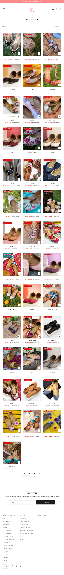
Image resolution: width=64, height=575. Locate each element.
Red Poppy (11, 403)
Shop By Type (7, 530)
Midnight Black (52, 340)
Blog (21, 539)
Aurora (32, 120)
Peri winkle (52, 435)
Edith (11, 435)
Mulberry (52, 277)
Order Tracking (24, 521)
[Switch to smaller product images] (6, 26)
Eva (32, 372)
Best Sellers (6, 524)
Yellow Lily (12, 372)
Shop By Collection (8, 539)
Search (5, 561)
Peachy (12, 246)
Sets (4, 518)
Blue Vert (32, 435)
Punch (32, 309)
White (52, 152)
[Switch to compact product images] (9, 26)
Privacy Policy (24, 524)
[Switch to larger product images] (3, 26)
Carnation (52, 89)
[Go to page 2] (39, 474)
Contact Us (23, 518)
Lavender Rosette (32, 340)
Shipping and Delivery (26, 530)
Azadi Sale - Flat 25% (9, 515)
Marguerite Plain (32, 152)
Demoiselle (12, 466)
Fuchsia (32, 183)
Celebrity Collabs (8, 545)
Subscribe (45, 502)
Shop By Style (7, 533)
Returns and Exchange (26, 533)
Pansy (11, 57)
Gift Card (5, 558)
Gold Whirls (32, 57)
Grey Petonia (52, 403)
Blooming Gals (52, 57)
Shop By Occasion (8, 536)
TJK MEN (5, 555)
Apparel (5, 527)
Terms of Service (25, 527)
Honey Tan (31, 403)
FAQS (21, 536)
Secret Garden (11, 215)
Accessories (6, 542)
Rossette (12, 183)
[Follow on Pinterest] (12, 566)
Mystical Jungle (52, 215)
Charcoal (52, 372)
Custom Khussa (7, 549)
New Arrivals (7, 521)
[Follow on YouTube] (16, 566)
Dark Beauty (12, 340)
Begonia (32, 277)
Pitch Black (12, 89)
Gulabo (52, 246)
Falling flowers (12, 309)
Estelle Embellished (32, 215)
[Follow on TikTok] (21, 566)
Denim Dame (52, 183)
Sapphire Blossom (52, 309)
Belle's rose (32, 246)
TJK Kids (5, 552)
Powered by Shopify (37, 571)
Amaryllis (11, 120)
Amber (11, 152)
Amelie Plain (52, 120)
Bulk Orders (23, 515)
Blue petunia (11, 277)
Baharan (32, 89)
